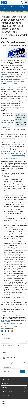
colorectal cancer (5, 323)
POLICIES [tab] (4, 387)
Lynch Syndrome (15, 323)
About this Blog (7, 338)
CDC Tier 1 (22, 105)
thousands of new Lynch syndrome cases (16, 109)
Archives (5, 342)
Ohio (3, 153)
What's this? (6, 371)
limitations (23, 297)
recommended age (8, 81)
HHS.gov (4, 401)
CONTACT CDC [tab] (6, 379)
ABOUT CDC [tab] (5, 383)
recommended (13, 89)
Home (5, 335)
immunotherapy (15, 188)
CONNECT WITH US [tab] (7, 391)
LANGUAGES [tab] (5, 396)
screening (8, 321)
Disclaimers (6, 349)
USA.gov (3, 403)
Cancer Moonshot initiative (10, 158)
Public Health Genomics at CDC (11, 345)
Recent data (23, 220)
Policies (5, 352)
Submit (22, 371)
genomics (3, 321)
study (7, 199)
